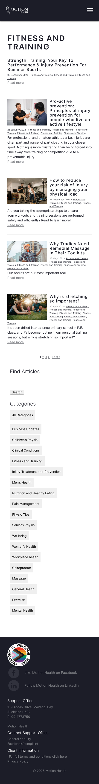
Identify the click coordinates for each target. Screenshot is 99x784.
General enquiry (19, 739)
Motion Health (17, 726)
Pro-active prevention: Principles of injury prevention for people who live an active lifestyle (70, 113)
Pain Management (25, 504)
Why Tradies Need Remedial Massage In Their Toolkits (70, 248)
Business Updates (25, 429)
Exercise (18, 600)
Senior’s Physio (23, 525)
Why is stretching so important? (69, 298)
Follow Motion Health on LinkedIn (52, 685)
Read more (15, 82)
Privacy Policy (18, 761)
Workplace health (25, 557)
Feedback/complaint (22, 744)
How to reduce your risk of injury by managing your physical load (69, 187)
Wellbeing (19, 536)
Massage (19, 578)
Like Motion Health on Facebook (51, 672)
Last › (56, 357)
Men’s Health (21, 482)
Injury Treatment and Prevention (36, 472)
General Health (23, 589)
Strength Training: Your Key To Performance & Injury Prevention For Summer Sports (47, 65)
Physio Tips (20, 514)
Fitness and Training (42, 75)
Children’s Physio (25, 440)
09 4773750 (20, 717)
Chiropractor (21, 568)
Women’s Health (24, 546)
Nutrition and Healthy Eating (33, 493)
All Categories (22, 415)
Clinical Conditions (26, 450)
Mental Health (22, 610)
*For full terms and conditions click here (37, 756)
